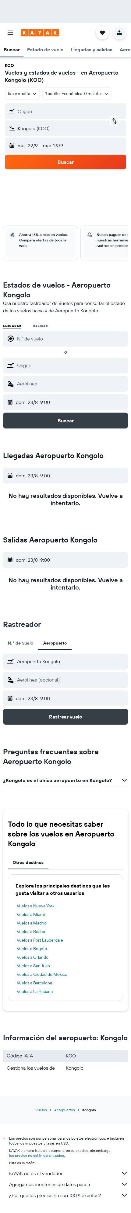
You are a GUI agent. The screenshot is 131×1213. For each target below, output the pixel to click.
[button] (10, 32)
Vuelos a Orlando (32, 957)
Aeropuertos (64, 1110)
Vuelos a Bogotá (32, 948)
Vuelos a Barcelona (34, 983)
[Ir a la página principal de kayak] (40, 32)
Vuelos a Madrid (32, 923)
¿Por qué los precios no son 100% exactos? (55, 1195)
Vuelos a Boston (32, 931)
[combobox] (71, 365)
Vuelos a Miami (31, 914)
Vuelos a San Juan (33, 966)
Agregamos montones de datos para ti (49, 1184)
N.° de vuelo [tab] (21, 643)
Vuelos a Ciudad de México (42, 974)
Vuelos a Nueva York (36, 906)
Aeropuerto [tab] (55, 643)
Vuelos (41, 1110)
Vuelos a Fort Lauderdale (40, 940)
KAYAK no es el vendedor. (36, 1173)
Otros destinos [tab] (28, 862)
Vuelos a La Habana (35, 991)
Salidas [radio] (40, 326)
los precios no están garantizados (36, 1155)
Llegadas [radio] (12, 326)
